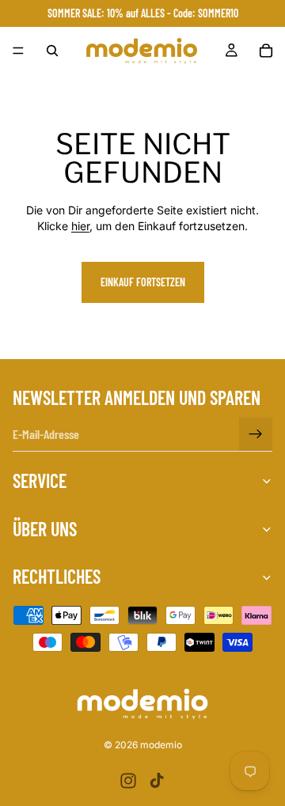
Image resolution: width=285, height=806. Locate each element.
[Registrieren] (255, 434)
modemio (161, 745)
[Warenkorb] (266, 50)
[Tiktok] (156, 780)
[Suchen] (52, 50)
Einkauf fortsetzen (143, 282)
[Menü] (18, 50)
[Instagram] (128, 780)
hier (80, 226)
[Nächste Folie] (255, 358)
